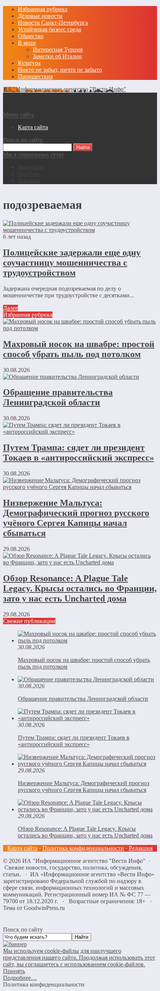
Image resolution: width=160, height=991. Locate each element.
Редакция (141, 848)
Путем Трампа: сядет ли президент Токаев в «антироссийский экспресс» (78, 452)
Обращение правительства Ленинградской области (58, 397)
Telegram (29, 180)
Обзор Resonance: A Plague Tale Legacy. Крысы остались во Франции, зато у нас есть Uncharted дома (80, 588)
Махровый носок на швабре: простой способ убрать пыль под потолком (78, 349)
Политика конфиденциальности (83, 848)
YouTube (28, 174)
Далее (10, 308)
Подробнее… (20, 978)
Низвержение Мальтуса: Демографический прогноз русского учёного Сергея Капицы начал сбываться (76, 518)
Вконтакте (31, 167)
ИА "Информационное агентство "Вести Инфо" (64, 89)
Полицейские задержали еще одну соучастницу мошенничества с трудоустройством (72, 263)
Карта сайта (22, 848)
